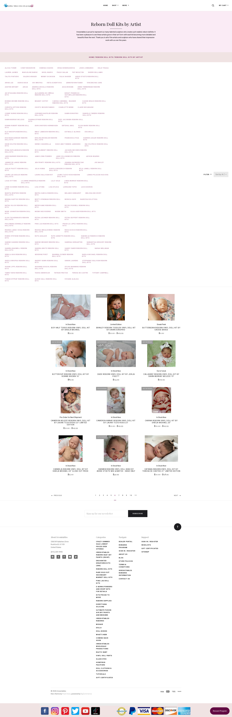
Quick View (70, 308)
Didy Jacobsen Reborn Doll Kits (70, 120)
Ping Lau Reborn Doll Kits (46, 224)
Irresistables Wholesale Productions (102, 646)
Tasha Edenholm (42, 273)
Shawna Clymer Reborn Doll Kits (62, 255)
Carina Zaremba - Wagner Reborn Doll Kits (64, 102)
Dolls (99, 628)
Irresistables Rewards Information (125, 573)
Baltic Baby (101, 652)
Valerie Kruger (30, 76)
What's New (101, 634)
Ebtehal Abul (68, 125)
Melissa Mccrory (93, 193)
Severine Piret (41, 254)
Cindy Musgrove (28, 68)
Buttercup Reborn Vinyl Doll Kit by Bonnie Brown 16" (70, 375)
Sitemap (145, 552)
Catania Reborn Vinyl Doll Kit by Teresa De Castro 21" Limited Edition (161, 470)
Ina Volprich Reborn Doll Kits (96, 145)
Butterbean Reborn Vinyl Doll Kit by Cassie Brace (161, 329)
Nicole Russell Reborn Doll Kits (77, 206)
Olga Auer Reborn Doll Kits (83, 211)
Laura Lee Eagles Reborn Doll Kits (16, 175)
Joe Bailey (99, 162)
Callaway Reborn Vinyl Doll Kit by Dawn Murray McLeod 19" (161, 375)
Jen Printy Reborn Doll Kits (47, 162)
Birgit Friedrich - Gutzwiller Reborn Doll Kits (76, 95)
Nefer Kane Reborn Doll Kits (45, 206)
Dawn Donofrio (71, 113)
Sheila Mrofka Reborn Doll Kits (17, 261)
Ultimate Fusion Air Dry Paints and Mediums (103, 612)
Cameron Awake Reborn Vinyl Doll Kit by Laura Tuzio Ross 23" (115, 422)
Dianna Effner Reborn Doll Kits (40, 120)
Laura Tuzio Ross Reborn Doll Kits (68, 175)
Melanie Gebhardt (73, 193)
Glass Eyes (101, 659)
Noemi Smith (60, 211)
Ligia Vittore (11, 181)
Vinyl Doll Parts (104, 655)
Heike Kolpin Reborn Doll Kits (16, 145)
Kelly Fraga (103, 68)
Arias (25, 87)
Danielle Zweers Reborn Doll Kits (94, 114)
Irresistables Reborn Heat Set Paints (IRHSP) (104, 555)
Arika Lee (9, 83)
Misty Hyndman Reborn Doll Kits (47, 200)
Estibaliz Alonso (72, 132)
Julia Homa (40, 168)
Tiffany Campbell (100, 273)
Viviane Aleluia (72, 279)
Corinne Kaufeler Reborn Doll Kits (46, 114)
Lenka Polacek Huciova (97, 175)
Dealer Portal (125, 541)
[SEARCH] (213, 5)
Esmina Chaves (46, 68)
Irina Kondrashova (66, 68)
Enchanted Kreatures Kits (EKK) (103, 563)
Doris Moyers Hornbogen (46, 125)
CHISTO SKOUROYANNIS (44, 107)
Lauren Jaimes (11, 72)
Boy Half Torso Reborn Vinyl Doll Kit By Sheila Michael (70, 329)
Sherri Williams (95, 72)
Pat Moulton (78, 72)
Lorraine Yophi (70, 187)
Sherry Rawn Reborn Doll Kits (46, 261)
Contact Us (124, 579)
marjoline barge (30, 72)
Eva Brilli (89, 132)
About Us (123, 554)
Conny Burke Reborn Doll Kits (16, 114)
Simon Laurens (71, 261)
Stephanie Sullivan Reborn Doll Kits (94, 261)
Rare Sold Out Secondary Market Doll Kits (104, 575)
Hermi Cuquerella (43, 144)
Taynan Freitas (61, 273)
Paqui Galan (62, 72)
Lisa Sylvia (54, 187)
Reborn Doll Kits (104, 569)
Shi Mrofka (37, 83)
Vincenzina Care (94, 83)
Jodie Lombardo (86, 68)
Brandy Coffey (41, 101)
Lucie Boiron (87, 187)
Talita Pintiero (12, 76)
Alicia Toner (10, 68)
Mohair (99, 624)
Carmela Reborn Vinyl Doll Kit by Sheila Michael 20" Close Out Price (71, 470)
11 (136, 495)
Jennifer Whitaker (74, 83)
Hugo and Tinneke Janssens (67, 144)
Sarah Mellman (102, 248)
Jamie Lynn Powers (43, 156)
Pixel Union (66, 694)
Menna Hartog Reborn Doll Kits (17, 200)
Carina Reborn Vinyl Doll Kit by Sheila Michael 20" (161, 422)
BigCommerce (86, 694)
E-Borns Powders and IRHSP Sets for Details (104, 589)
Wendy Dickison (48, 76)
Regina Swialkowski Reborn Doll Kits (47, 231)
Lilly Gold (55, 181)
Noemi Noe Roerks (43, 211)
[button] (210, 174)
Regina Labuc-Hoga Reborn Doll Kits (17, 231)
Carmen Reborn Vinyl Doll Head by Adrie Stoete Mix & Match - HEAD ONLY (116, 470)
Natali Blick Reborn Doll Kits (16, 206)
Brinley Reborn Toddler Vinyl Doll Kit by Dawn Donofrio (116, 329)
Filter (207, 174)
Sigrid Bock (23, 83)
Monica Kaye (70, 199)
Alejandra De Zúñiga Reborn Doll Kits (44, 94)
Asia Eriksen (67, 87)
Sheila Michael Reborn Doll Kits (94, 255)
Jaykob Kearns (92, 156)
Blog (121, 558)
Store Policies (126, 561)
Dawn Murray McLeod (14, 119)
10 (131, 495)
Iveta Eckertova (54, 83)
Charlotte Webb (66, 107)
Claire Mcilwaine (86, 107)
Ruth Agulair (41, 236)
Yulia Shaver (65, 76)
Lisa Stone (40, 187)
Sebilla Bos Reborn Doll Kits (16, 255)
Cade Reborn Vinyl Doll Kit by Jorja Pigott (116, 375)
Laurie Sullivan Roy (44, 175)
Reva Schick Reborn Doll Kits (76, 231)
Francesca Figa (72, 138)
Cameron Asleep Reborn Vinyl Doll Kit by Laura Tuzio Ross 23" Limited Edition (70, 423)
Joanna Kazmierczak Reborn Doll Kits (74, 163)
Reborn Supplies (104, 601)
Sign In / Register (127, 551)
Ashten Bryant (11, 87)
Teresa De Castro (80, 273)
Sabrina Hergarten (73, 242)
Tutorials (101, 674)
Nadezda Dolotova (88, 199)
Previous (57, 495)
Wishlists (146, 545)
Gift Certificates (104, 677)
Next (176, 495)
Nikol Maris (47, 72)
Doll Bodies (101, 631)
